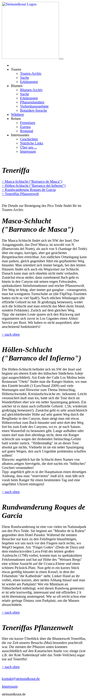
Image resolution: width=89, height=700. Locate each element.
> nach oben (11, 334)
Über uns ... (28, 147)
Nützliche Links (31, 143)
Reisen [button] (16, 119)
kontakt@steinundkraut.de (21, 679)
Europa (25, 127)
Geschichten (29, 139)
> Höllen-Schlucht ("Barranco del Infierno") (33, 186)
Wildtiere (17, 114)
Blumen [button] (16, 86)
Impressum (28, 151)
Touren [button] (16, 69)
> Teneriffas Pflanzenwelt (20, 194)
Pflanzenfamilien (32, 102)
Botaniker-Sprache (33, 110)
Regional (26, 131)
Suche (24, 78)
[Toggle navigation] (61, 58)
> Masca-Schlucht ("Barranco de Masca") (32, 181)
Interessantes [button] (20, 135)
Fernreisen (27, 123)
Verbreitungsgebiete (34, 106)
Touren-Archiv (31, 73)
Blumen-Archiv (31, 90)
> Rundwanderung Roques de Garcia (29, 190)
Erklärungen (29, 82)
